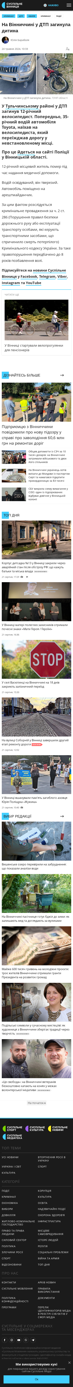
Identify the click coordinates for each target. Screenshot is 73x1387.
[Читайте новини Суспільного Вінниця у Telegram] (33, 1340)
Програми (9, 1307)
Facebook (29, 276)
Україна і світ (11, 1166)
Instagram (11, 282)
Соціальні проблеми (53, 1252)
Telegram (47, 276)
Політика (9, 1246)
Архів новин (47, 1282)
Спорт (42, 1166)
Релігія (43, 1246)
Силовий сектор (14, 1240)
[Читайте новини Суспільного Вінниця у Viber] (26, 1340)
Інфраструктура (49, 1221)
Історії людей (48, 1240)
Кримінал (45, 16)
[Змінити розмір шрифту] (67, 49)
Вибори (7, 1209)
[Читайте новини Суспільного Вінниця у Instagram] (12, 1340)
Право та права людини (13, 1232)
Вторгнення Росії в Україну (52, 1159)
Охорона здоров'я (51, 1215)
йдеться (26, 152)
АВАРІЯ (32, 16)
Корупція (44, 1190)
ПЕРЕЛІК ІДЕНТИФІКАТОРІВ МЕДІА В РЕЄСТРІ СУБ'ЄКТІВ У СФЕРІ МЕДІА (54, 1312)
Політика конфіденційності (15, 1299)
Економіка (10, 1203)
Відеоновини (12, 1264)
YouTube (33, 282)
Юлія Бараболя (20, 40)
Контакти (9, 1282)
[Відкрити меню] (70, 5)
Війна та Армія (48, 1258)
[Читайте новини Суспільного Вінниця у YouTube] (19, 1340)
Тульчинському (22, 106)
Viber (62, 276)
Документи (46, 1298)
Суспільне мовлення (17, 1288)
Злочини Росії (12, 1252)
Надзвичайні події (52, 1209)
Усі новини (10, 1157)
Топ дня (44, 1264)
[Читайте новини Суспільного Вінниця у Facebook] (4, 1340)
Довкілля (9, 1215)
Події (58, 16)
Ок (36, 1379)
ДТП (21, 16)
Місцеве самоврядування (50, 1232)
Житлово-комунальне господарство (18, 1223)
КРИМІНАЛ (8, 16)
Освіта (42, 1203)
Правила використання (49, 1290)
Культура (8, 1172)
